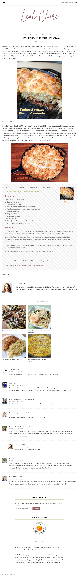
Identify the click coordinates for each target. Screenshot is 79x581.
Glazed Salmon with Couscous (11, 359)
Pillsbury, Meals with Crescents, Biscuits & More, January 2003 (26, 265)
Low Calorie (36, 34)
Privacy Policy (13, 577)
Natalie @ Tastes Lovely (20, 413)
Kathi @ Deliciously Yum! (20, 426)
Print (68, 202)
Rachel (12, 458)
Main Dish (45, 34)
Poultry (53, 34)
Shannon (13, 383)
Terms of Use (5, 577)
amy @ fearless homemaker (21, 399)
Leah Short (20, 284)
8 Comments (5, 275)
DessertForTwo (16, 477)
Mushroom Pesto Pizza (9, 331)
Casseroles (27, 34)
